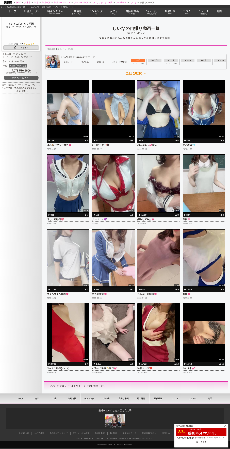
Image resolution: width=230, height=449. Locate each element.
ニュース (203, 12)
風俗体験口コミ (130, 433)
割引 (32, 12)
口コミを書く (23, 47)
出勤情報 (72, 398)
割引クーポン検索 (81, 433)
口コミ (187, 12)
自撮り (132, 12)
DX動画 (113, 433)
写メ (151, 12)
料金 (55, 12)
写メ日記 (141, 398)
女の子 (114, 12)
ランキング (96, 12)
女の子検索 (39, 433)
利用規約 (166, 433)
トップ (12, 11)
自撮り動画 (124, 398)
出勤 (76, 12)
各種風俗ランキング (59, 433)
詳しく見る (201, 442)
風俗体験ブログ (149, 433)
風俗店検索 (24, 433)
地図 (219, 11)
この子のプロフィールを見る (65, 386)
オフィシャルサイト (21, 78)
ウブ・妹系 (21, 66)
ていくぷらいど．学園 (21, 23)
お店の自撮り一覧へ (94, 386)
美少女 (12, 66)
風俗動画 (170, 12)
